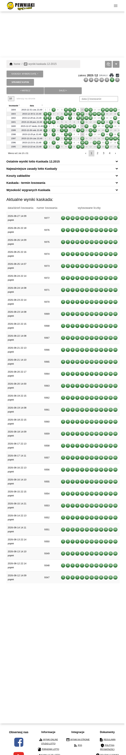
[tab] (63, 161)
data (32, 106)
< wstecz (25, 90)
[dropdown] (116, 64)
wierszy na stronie (25, 98)
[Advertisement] (63, 34)
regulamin (107, 740)
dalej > (63, 90)
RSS (78, 745)
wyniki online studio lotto (48, 741)
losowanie (13, 106)
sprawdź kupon (20, 82)
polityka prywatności (107, 747)
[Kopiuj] (108, 64)
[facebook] (18, 742)
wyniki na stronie (78, 740)
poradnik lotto (48, 749)
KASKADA (23, 74)
